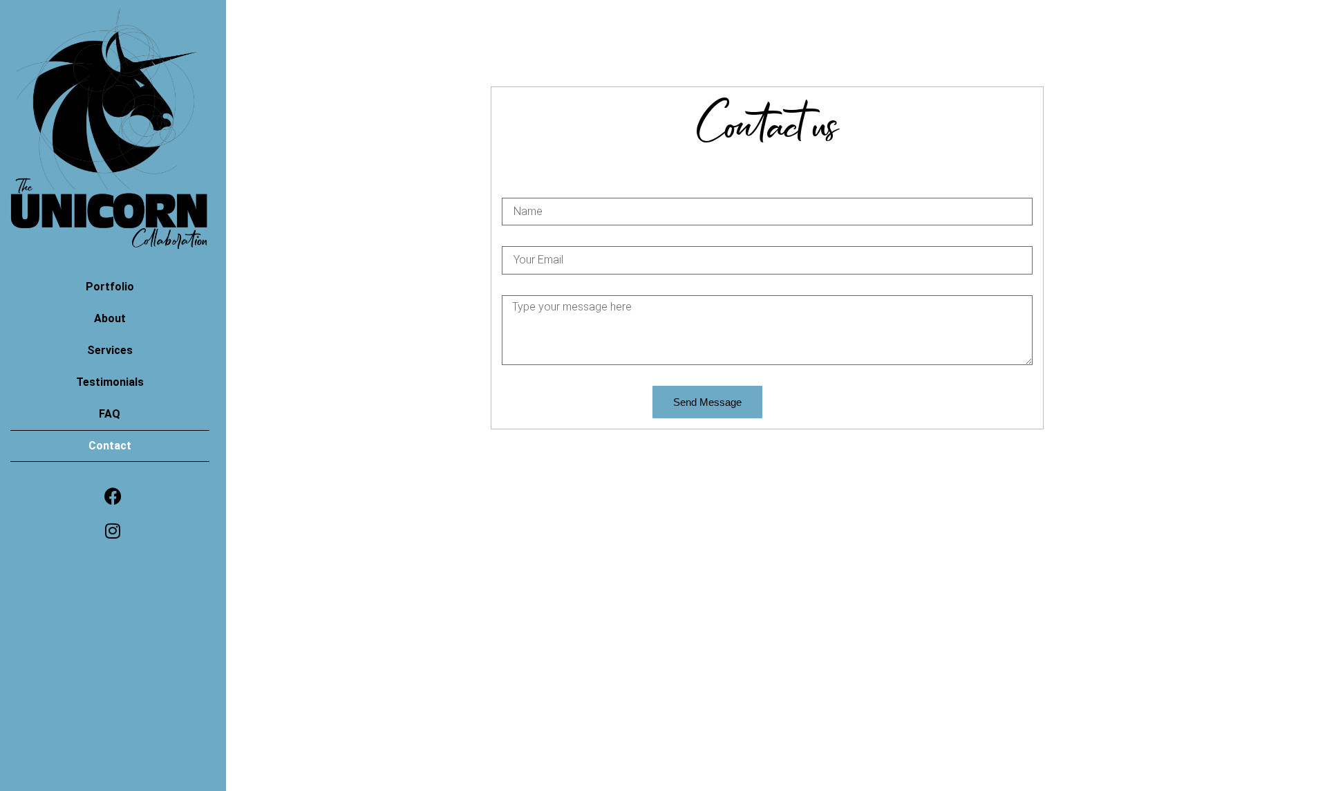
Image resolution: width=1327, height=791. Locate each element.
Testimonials (110, 382)
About (110, 318)
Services (110, 350)
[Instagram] (112, 530)
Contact (109, 445)
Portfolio (110, 286)
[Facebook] (112, 495)
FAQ (109, 413)
